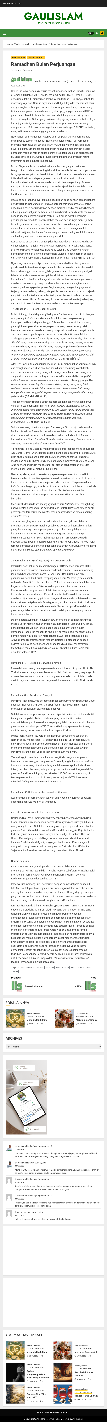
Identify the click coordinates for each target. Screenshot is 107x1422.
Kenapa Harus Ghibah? (86, 1395)
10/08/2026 (33, 1381)
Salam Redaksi (52, 1412)
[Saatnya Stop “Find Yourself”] (15, 1394)
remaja (15, 971)
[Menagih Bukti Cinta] (15, 1018)
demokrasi (30, 967)
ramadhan (90, 967)
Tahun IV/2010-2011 (36, 57)
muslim (81, 967)
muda (73, 967)
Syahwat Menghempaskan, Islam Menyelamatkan (38, 1374)
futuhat (40, 967)
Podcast (65, 1412)
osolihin (17, 70)
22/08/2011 (30, 70)
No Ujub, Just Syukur (36, 1162)
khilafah (65, 967)
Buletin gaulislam (18, 57)
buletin (21, 967)
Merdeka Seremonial (87, 1020)
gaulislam (53, 16)
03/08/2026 (81, 1379)
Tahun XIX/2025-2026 (35, 1016)
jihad (58, 967)
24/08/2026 (33, 1024)
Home (40, 1412)
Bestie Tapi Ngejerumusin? (39, 1146)
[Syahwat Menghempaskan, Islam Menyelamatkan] (15, 1372)
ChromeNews (62, 1418)
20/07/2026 (81, 1399)
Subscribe (102, 33)
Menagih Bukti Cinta (37, 1020)
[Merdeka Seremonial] (64, 1018)
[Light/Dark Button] (91, 33)
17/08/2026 (82, 1024)
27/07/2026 (33, 1401)
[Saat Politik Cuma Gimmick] (63, 1372)
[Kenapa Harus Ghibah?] (63, 1394)
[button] (4, 33)
